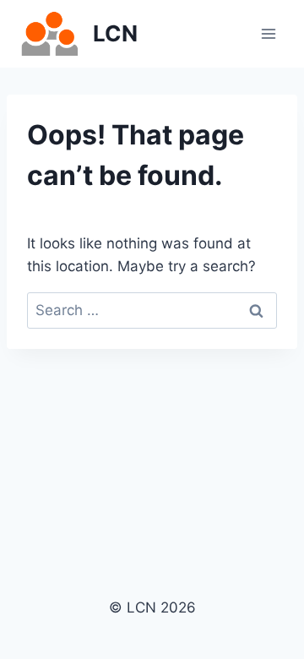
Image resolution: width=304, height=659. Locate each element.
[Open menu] (268, 33)
